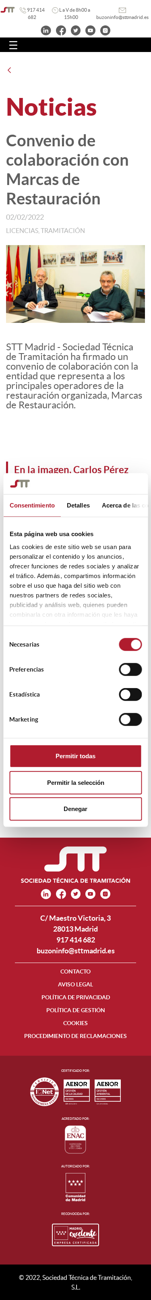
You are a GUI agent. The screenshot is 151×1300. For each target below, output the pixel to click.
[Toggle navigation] (13, 44)
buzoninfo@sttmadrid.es (76, 950)
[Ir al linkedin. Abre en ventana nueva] (46, 29)
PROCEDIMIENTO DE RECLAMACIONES (75, 1036)
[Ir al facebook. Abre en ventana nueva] (61, 29)
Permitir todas (75, 756)
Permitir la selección (75, 782)
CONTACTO (75, 971)
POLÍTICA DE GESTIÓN (75, 1010)
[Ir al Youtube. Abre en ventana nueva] (90, 29)
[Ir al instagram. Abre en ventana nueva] (105, 29)
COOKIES (75, 1023)
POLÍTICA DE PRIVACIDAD (75, 997)
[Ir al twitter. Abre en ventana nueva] (76, 29)
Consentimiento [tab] (31, 505)
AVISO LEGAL (75, 984)
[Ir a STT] (7, 10)
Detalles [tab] (77, 505)
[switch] (130, 669)
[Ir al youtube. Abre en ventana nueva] (90, 894)
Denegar (75, 808)
